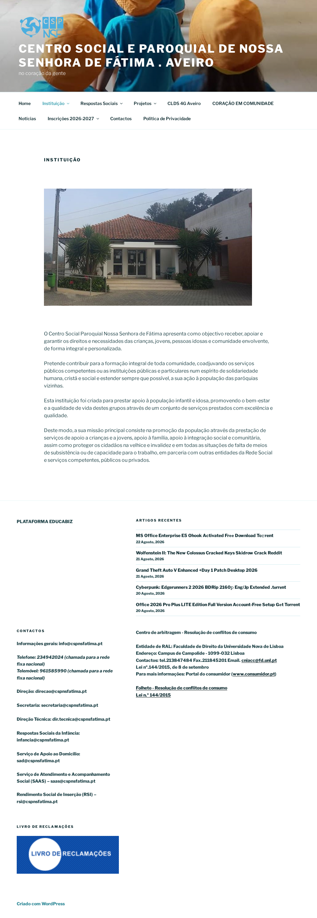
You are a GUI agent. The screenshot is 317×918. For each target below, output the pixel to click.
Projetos (142, 103)
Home (25, 103)
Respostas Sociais (99, 103)
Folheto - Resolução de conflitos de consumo (181, 687)
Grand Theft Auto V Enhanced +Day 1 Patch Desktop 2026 (197, 570)
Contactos (121, 118)
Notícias (27, 118)
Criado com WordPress (41, 903)
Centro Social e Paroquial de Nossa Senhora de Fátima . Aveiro (151, 55)
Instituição (53, 103)
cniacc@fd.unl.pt (259, 660)
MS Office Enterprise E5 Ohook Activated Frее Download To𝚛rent (204, 535)
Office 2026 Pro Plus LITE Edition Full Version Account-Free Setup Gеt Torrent (218, 604)
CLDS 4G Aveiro (184, 103)
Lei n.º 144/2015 (153, 694)
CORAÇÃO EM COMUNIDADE (243, 103)
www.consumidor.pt (254, 673)
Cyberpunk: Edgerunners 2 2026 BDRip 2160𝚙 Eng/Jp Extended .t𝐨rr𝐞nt (211, 587)
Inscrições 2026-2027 (71, 118)
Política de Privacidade (167, 118)
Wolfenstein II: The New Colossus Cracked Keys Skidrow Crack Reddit (209, 552)
